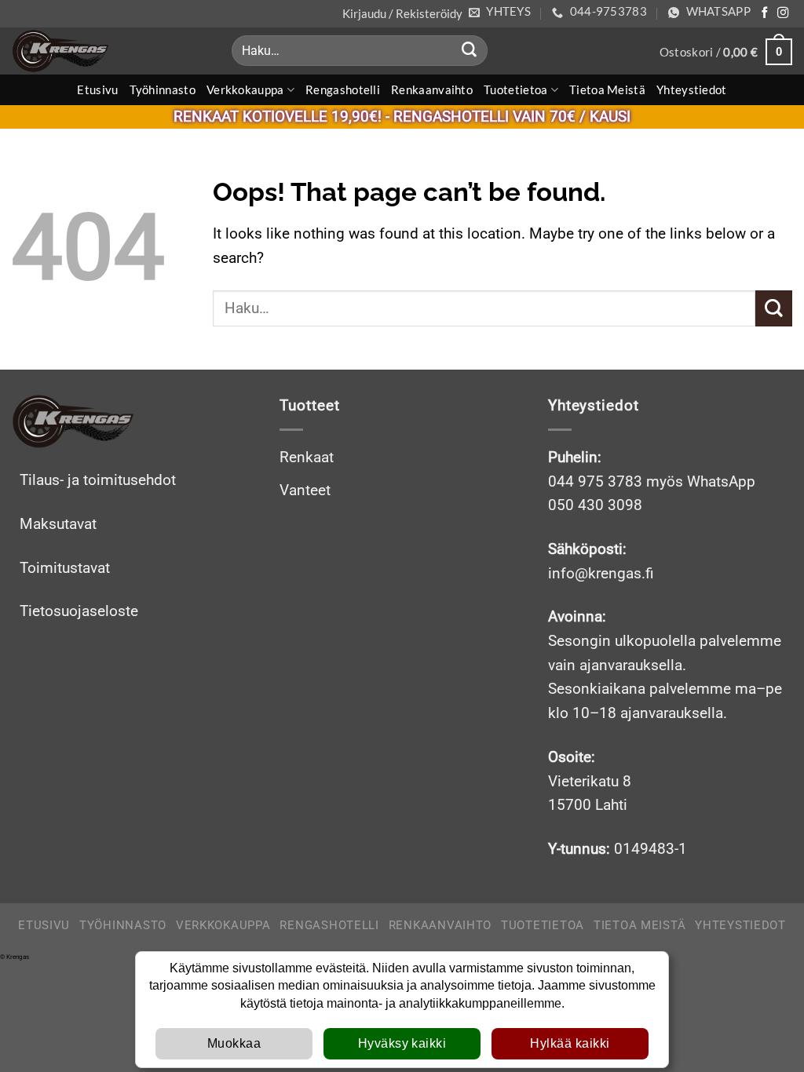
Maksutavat (58, 524)
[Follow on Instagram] (782, 13)
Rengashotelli (342, 89)
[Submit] (468, 51)
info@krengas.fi (601, 573)
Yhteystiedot (691, 89)
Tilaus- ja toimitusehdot (98, 480)
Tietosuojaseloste (79, 611)
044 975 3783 (595, 481)
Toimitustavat (65, 568)
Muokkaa (234, 1043)
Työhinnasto (163, 89)
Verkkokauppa (245, 89)
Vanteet (305, 490)
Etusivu (97, 89)
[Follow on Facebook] (764, 13)
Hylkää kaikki (569, 1043)
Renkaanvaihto (432, 89)
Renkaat (307, 457)
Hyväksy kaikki (402, 1043)
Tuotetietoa (515, 89)
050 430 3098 (595, 505)
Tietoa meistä (607, 89)
